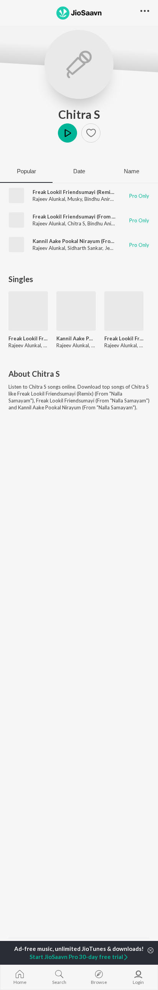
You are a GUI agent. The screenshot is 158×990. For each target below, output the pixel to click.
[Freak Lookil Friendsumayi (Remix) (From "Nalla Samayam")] (28, 311)
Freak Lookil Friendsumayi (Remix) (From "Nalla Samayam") (28, 338)
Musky (74, 199)
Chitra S (79, 114)
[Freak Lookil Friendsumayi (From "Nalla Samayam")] (124, 311)
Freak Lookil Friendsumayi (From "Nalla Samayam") (93, 216)
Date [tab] (79, 171)
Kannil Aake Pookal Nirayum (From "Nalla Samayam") (95, 241)
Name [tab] (131, 171)
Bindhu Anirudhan (104, 199)
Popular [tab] (26, 171)
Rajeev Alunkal (49, 199)
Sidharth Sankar (84, 248)
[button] (90, 133)
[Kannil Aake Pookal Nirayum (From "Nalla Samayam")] (76, 311)
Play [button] (67, 133)
